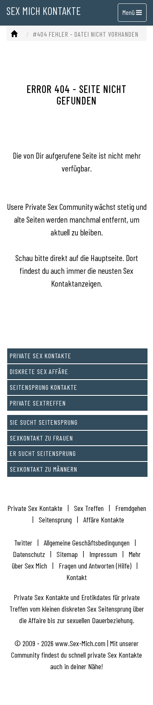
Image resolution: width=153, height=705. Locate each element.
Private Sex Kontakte (40, 355)
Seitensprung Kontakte (43, 387)
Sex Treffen (89, 508)
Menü (129, 12)
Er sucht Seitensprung (43, 453)
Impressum (103, 554)
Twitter (23, 542)
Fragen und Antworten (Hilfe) (95, 565)
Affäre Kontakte (103, 519)
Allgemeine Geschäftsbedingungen (87, 542)
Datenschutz (29, 554)
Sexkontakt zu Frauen (41, 438)
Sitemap (67, 554)
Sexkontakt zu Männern (43, 469)
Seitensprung (55, 519)
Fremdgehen (130, 508)
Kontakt (76, 577)
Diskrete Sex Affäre (39, 371)
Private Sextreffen (38, 403)
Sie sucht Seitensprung (44, 422)
